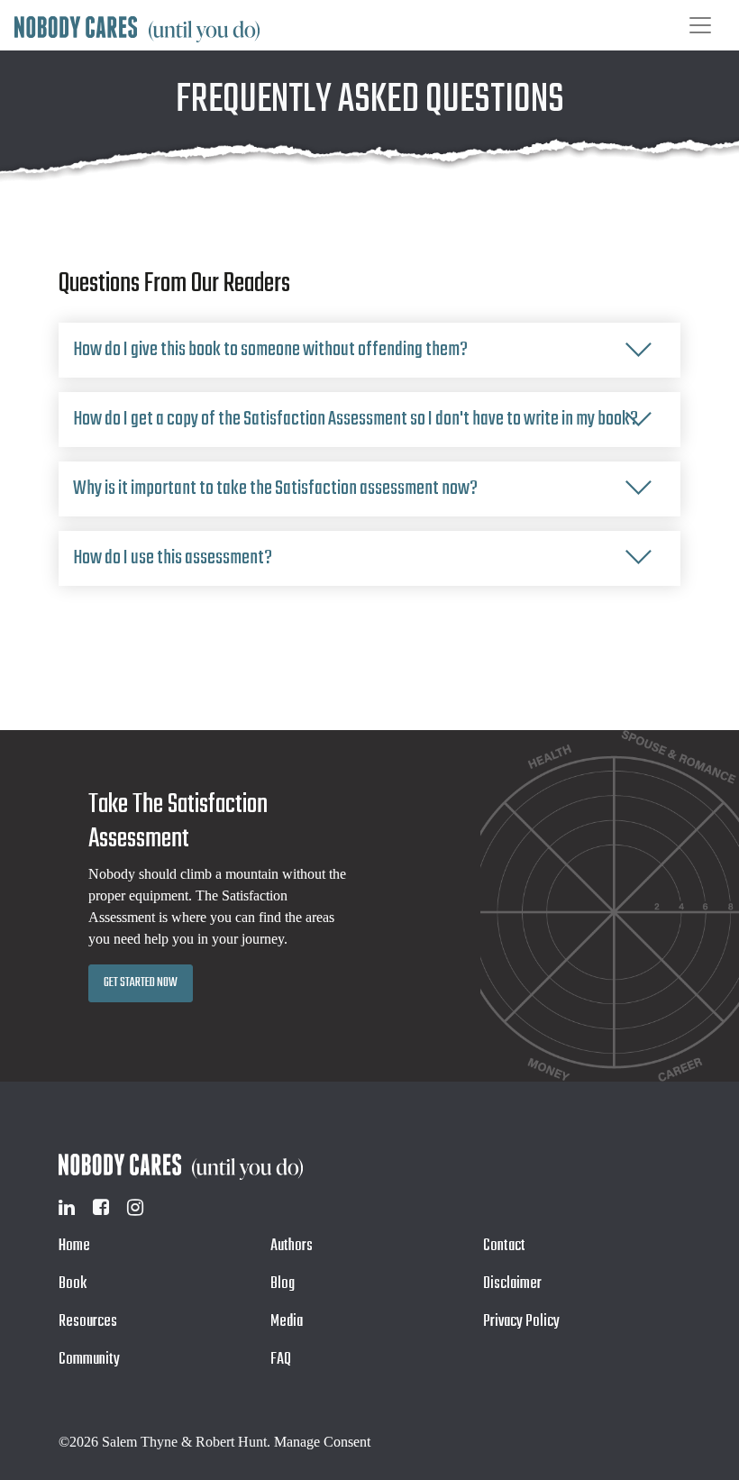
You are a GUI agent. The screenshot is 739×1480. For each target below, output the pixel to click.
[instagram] (135, 1207)
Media (286, 1322)
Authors (291, 1246)
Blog (282, 1284)
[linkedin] (67, 1207)
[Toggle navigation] (700, 25)
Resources (88, 1322)
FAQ (280, 1360)
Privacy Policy (521, 1322)
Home (74, 1246)
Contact (504, 1246)
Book (73, 1284)
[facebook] (101, 1207)
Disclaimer (512, 1284)
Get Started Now (141, 983)
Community (89, 1360)
